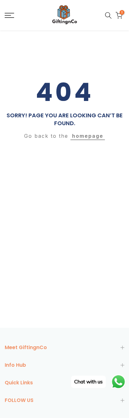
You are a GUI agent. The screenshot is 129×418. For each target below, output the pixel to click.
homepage (87, 136)
